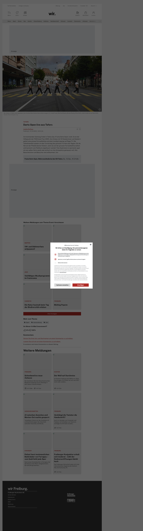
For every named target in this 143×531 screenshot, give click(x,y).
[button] (71, 263)
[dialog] (71, 265)
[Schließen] (90, 244)
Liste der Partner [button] (63, 272)
